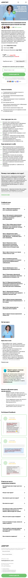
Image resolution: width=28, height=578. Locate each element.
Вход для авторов (6, 551)
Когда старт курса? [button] (8, 492)
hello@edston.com (7, 382)
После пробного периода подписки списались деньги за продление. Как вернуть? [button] (12, 530)
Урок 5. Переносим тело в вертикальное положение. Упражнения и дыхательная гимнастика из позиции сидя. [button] (11, 245)
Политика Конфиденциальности (11, 78)
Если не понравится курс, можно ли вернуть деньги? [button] (12, 522)
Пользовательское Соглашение (18, 77)
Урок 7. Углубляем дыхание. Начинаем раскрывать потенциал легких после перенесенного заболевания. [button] (12, 260)
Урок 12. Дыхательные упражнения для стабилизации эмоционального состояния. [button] (12, 301)
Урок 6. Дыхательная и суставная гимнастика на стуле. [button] (12, 253)
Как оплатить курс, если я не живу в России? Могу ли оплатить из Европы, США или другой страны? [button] (12, 510)
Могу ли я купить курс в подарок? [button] (12, 516)
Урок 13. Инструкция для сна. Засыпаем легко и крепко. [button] (11, 308)
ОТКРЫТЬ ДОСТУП (14, 74)
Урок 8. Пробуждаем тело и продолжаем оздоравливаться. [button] (11, 268)
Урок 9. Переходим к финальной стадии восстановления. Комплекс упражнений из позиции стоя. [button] (12, 276)
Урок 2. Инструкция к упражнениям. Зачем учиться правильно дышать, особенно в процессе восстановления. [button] (12, 217)
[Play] (14, 12)
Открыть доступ (14, 575)
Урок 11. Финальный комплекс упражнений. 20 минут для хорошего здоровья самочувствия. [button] (13, 293)
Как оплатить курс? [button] (8, 503)
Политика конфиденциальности (9, 570)
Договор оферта (5, 568)
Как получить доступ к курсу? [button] (11, 498)
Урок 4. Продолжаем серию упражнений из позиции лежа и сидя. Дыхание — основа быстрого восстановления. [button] (12, 235)
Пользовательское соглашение (9, 571)
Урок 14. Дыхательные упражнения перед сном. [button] (12, 314)
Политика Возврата (21, 78)
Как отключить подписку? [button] (10, 536)
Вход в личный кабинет (7, 554)
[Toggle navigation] (26, 2)
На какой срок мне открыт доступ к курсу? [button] (12, 486)
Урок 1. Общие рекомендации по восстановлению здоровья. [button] (11, 209)
